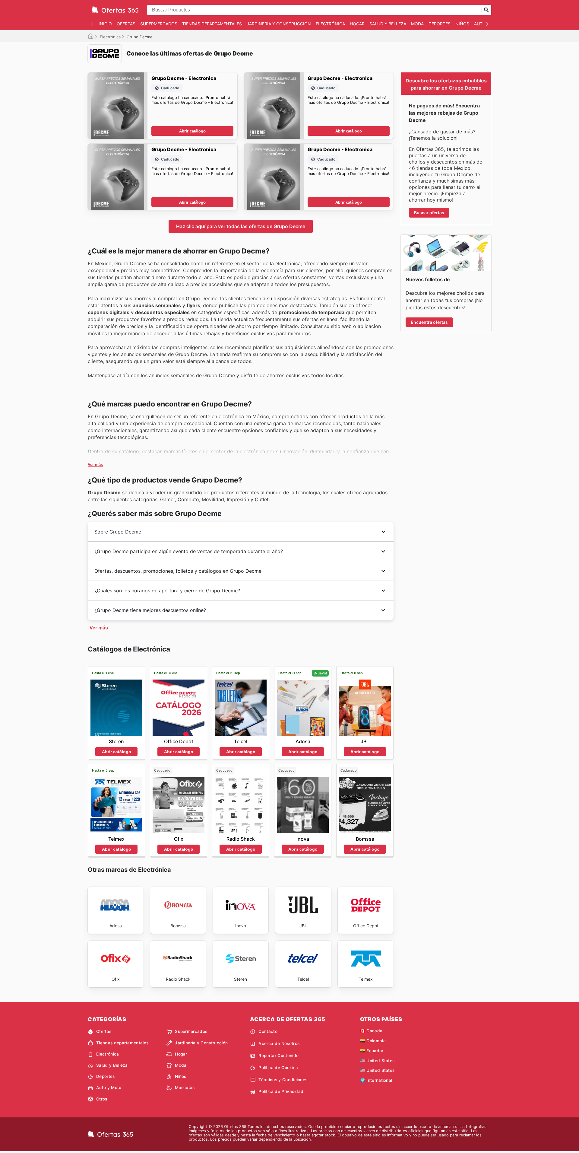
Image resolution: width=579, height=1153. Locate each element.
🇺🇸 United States (377, 1060)
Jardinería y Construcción (279, 23)
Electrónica (330, 23)
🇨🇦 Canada (371, 1030)
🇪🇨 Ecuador (372, 1050)
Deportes (440, 23)
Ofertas (126, 23)
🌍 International (376, 1080)
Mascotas (185, 1087)
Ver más (95, 464)
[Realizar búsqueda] (486, 10)
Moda (417, 23)
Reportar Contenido (278, 1055)
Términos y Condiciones (282, 1079)
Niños (462, 23)
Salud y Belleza (387, 23)
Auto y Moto (109, 1087)
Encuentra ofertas (429, 322)
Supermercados (158, 23)
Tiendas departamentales (212, 23)
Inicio (105, 23)
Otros (101, 1099)
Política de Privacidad (280, 1091)
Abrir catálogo (192, 131)
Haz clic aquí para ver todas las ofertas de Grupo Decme (240, 226)
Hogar (357, 23)
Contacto (267, 1031)
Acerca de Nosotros (278, 1043)
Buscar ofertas (429, 212)
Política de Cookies (278, 1067)
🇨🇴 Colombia (373, 1040)
